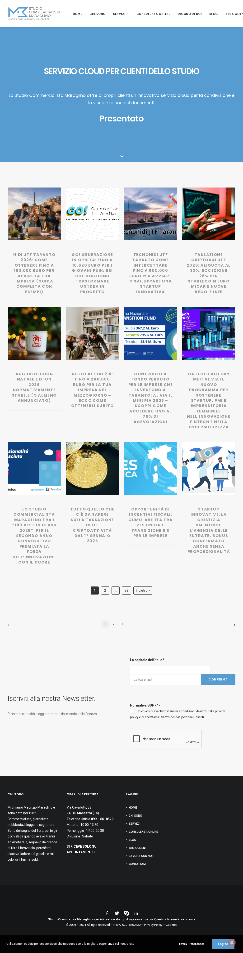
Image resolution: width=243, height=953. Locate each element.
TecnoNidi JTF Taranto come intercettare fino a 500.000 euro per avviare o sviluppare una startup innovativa (150, 273)
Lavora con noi (141, 856)
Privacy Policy (153, 924)
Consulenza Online (153, 14)
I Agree (223, 944)
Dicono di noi (190, 14)
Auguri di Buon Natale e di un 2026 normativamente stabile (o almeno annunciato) (34, 387)
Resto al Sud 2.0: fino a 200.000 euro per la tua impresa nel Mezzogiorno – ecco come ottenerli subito (92, 389)
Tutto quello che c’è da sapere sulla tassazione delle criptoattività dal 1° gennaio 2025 (92, 525)
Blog (213, 14)
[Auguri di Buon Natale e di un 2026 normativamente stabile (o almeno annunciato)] (34, 338)
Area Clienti (138, 848)
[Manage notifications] (232, 942)
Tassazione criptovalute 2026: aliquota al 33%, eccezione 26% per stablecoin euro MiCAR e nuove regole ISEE (209, 273)
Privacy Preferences (191, 944)
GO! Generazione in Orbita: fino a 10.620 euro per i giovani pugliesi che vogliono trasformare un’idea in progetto (92, 273)
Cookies (171, 924)
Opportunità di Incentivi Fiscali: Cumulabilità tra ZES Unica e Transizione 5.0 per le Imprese (150, 522)
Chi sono (97, 14)
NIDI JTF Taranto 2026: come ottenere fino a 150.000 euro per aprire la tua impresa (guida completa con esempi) (34, 273)
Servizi (119, 14)
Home (77, 14)
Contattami (137, 864)
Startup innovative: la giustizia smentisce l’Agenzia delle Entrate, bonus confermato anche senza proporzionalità (208, 530)
